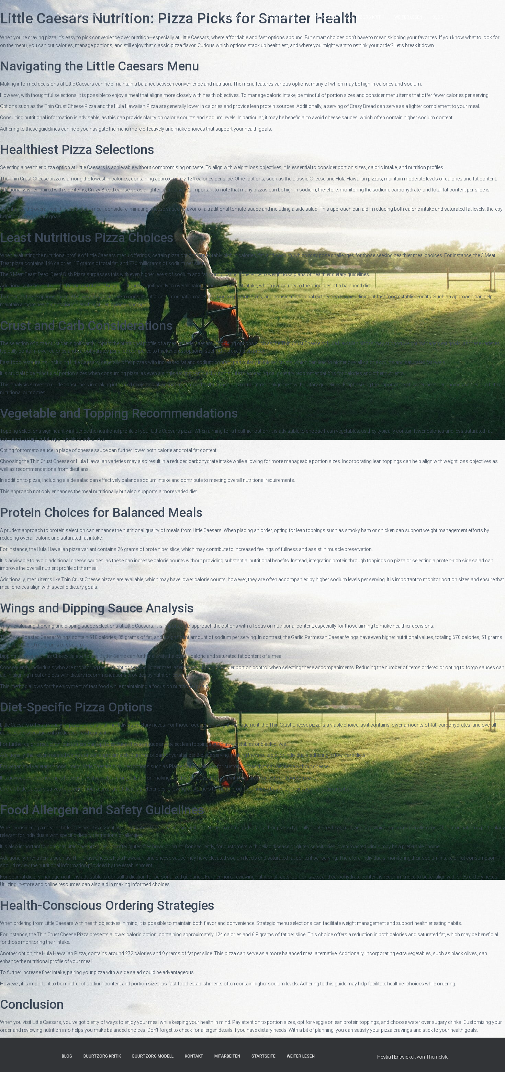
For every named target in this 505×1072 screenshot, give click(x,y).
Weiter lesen (408, 17)
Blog (438, 17)
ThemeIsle (437, 1057)
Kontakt (194, 1056)
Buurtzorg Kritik (365, 17)
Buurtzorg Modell (279, 17)
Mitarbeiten (323, 17)
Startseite (236, 17)
